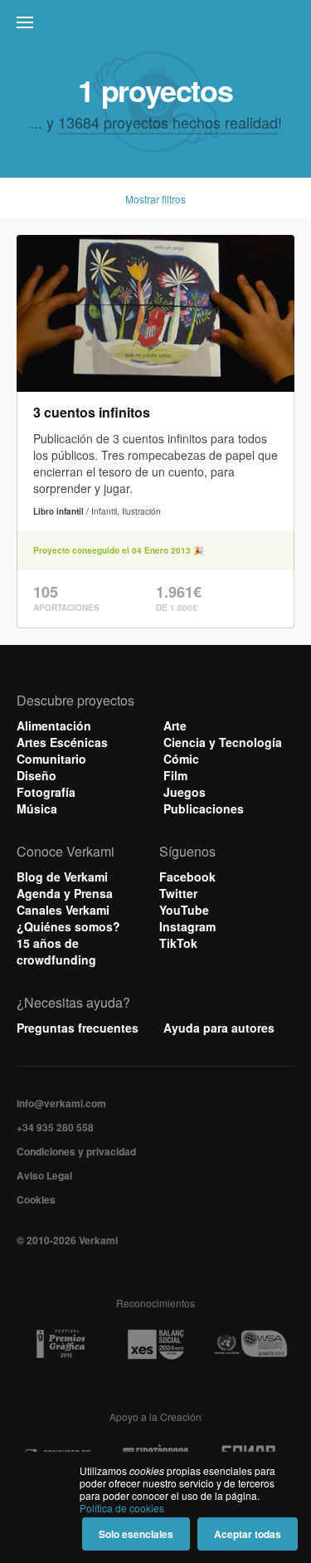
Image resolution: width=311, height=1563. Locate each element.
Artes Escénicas (62, 742)
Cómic (181, 758)
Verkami (157, 26)
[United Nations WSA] (250, 1344)
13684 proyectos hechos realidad (168, 122)
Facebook (187, 876)
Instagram (187, 926)
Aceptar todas (247, 1533)
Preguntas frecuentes (77, 1027)
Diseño (36, 775)
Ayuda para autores (219, 1027)
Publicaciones (203, 808)
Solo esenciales (136, 1533)
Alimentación (54, 725)
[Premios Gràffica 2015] (60, 1344)
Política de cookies (122, 1508)
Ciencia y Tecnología (222, 742)
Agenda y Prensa (65, 893)
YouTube (184, 909)
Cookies (36, 1199)
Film (175, 775)
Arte (175, 725)
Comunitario (51, 758)
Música (37, 808)
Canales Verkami (63, 909)
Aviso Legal (44, 1175)
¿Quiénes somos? (68, 926)
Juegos (184, 792)
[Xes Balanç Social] (156, 1344)
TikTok (178, 943)
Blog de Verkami (62, 876)
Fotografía (46, 792)
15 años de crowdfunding (56, 951)
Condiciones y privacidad (76, 1151)
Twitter (178, 893)
